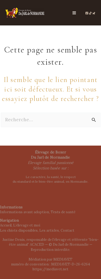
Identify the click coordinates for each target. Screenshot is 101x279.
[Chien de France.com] (94, 13)
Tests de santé (63, 212)
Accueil (6, 225)
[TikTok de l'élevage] (90, 13)
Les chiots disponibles (19, 230)
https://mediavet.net (50, 269)
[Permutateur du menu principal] (74, 12)
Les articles (49, 230)
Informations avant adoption (24, 212)
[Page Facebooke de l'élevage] (87, 13)
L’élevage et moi (26, 225)
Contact (67, 230)
